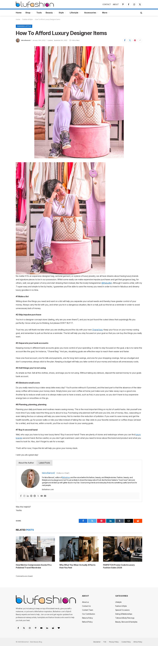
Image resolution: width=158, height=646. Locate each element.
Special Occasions (122, 610)
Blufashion (66, 477)
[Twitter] (38, 496)
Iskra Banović (26, 40)
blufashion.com (48, 489)
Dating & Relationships (123, 614)
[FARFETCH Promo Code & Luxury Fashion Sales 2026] (122, 549)
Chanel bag (97, 329)
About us (85, 602)
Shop (27, 12)
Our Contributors (88, 614)
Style (61, 12)
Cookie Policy (126, 642)
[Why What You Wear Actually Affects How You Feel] (79, 549)
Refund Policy (87, 622)
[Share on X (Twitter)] (130, 40)
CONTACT (106, 4)
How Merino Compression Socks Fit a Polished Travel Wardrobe (33, 566)
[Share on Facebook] (125, 40)
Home (18, 12)
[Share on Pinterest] (135, 40)
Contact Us (86, 606)
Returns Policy (87, 618)
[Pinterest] (31, 496)
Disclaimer (96, 642)
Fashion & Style (27, 19)
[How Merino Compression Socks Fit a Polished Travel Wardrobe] (35, 549)
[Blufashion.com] (35, 4)
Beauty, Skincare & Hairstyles (126, 622)
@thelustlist (106, 283)
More (104, 12)
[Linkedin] (28, 496)
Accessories (90, 12)
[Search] (141, 12)
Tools (39, 12)
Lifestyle (74, 12)
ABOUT (116, 4)
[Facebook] (21, 496)
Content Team (87, 610)
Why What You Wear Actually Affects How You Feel (77, 566)
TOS (104, 642)
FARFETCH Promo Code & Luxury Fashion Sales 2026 (119, 566)
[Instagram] (24, 496)
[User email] (45, 496)
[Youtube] (41, 496)
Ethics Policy (138, 642)
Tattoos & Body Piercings (124, 618)
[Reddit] (35, 496)
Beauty (49, 12)
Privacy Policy (114, 642)
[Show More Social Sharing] (140, 40)
